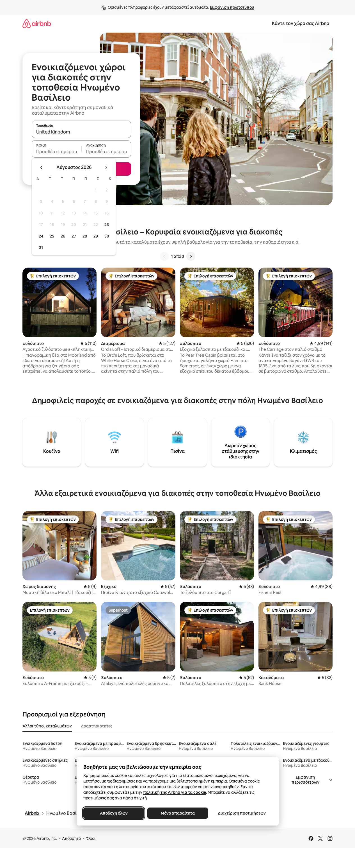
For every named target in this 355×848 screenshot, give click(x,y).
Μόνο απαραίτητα (177, 813)
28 (85, 236)
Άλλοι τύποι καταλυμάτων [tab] (47, 726)
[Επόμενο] (190, 256)
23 (106, 224)
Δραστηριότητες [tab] (96, 726)
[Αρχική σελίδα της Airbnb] (36, 23)
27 (74, 236)
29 (95, 236)
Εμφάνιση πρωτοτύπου (232, 7)
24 (41, 236)
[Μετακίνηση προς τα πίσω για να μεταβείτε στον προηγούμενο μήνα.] (41, 167)
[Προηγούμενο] (164, 256)
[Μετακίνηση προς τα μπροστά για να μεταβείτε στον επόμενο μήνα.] (106, 167)
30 (106, 236)
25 (52, 236)
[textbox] (56, 151)
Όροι (90, 838)
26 (63, 236)
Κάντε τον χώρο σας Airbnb (300, 23)
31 (41, 247)
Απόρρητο (71, 838)
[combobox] (81, 131)
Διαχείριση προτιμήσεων (241, 813)
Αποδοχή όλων (113, 813)
